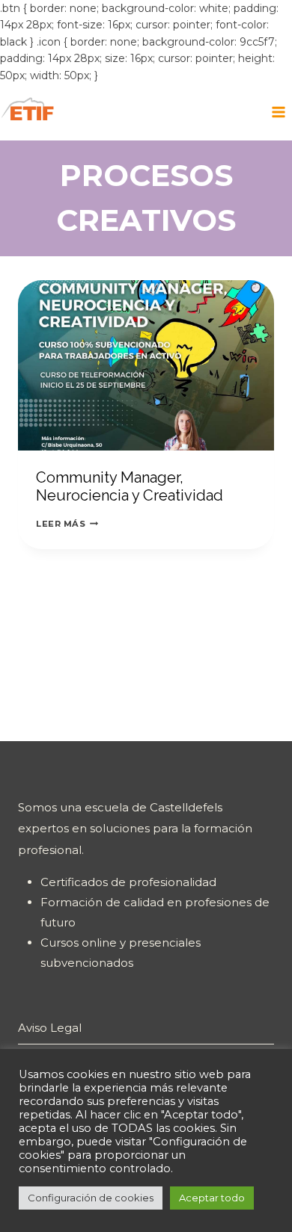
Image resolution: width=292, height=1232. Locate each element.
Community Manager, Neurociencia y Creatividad (129, 486)
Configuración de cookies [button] (90, 1198)
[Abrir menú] (278, 111)
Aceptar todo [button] (212, 1198)
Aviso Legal (50, 1028)
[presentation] (146, 365)
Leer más (67, 524)
